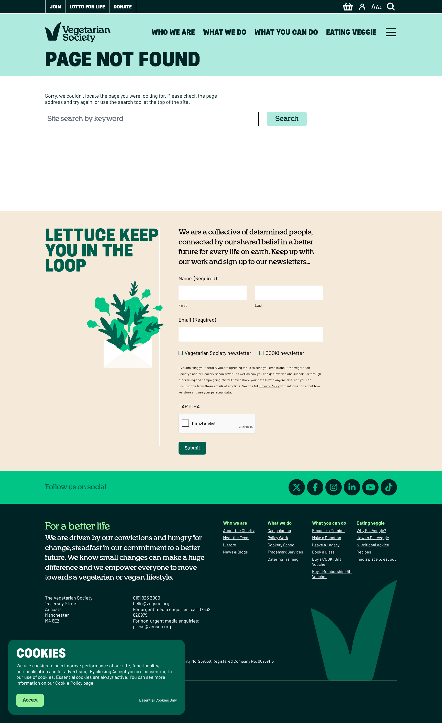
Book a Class (323, 551)
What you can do (286, 32)
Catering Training (283, 559)
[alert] (96, 677)
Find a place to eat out (376, 559)
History (229, 544)
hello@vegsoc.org (151, 603)
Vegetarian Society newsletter (218, 353)
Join (55, 7)
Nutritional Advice (373, 544)
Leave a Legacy (325, 544)
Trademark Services (285, 551)
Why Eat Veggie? (371, 530)
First (183, 305)
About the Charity (239, 530)
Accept (30, 700)
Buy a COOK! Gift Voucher (326, 562)
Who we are (173, 32)
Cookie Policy (68, 683)
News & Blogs (235, 551)
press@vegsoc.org (152, 626)
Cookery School (281, 544)
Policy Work (278, 537)
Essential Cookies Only (158, 700)
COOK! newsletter (285, 353)
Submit (192, 448)
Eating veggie (351, 32)
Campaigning (279, 530)
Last (259, 305)
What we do (224, 32)
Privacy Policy (269, 386)
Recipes (364, 551)
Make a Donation (326, 537)
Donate (123, 7)
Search (287, 118)
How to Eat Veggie (373, 537)
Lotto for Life (87, 7)
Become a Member (328, 530)
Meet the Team (236, 537)
